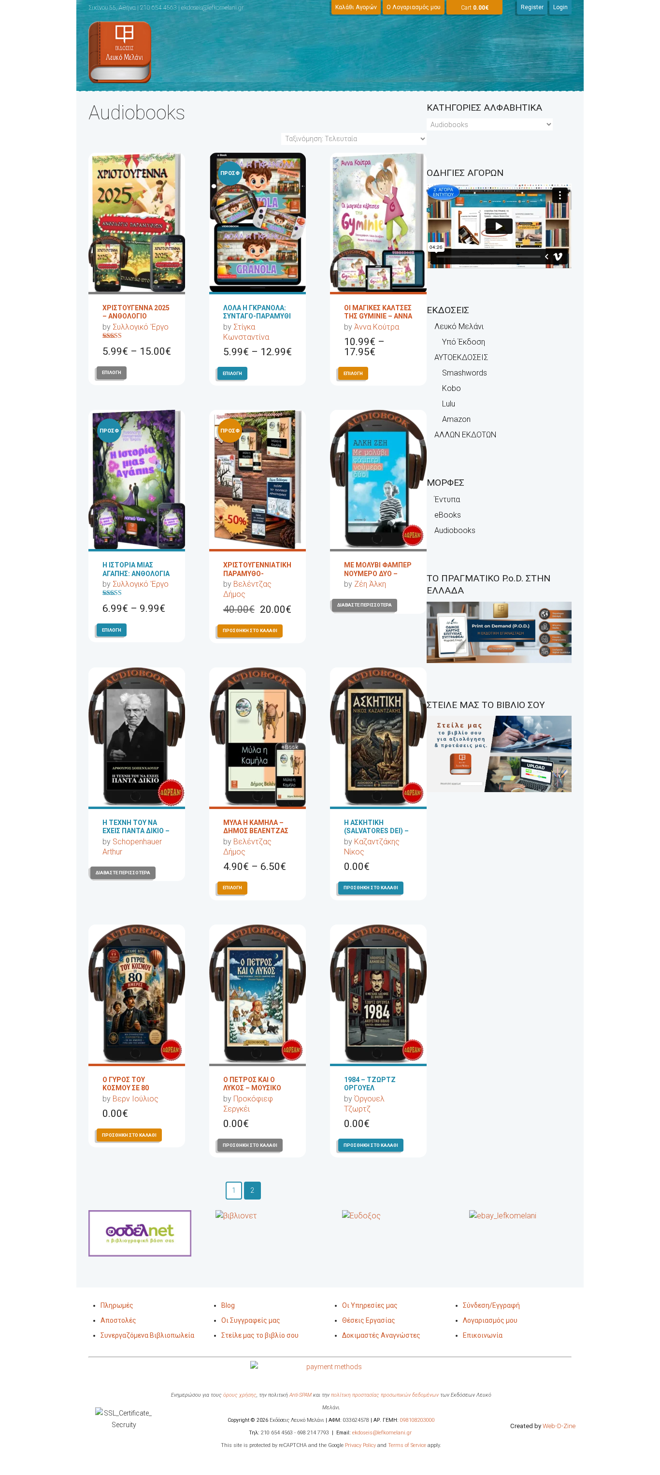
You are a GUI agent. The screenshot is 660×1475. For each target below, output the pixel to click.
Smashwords (464, 372)
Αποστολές (118, 1320)
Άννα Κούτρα (376, 327)
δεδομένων (425, 1395)
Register (532, 7)
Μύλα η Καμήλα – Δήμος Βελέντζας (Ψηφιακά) (255, 831)
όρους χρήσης (240, 1395)
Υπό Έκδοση (463, 342)
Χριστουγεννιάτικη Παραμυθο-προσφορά (257, 573)
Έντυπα (447, 499)
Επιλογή (111, 372)
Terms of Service (407, 1445)
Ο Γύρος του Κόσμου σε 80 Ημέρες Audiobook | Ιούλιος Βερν (136, 1092)
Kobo (451, 388)
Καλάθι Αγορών (356, 7)
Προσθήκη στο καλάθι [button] (250, 630)
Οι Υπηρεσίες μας (370, 1305)
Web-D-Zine (559, 1426)
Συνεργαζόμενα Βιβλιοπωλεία (147, 1335)
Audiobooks (454, 530)
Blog (228, 1305)
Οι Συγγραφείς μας (250, 1320)
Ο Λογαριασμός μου (414, 7)
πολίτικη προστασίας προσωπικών (371, 1395)
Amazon (456, 419)
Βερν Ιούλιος (135, 1098)
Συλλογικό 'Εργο (141, 327)
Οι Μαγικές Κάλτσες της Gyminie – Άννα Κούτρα (378, 316)
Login (560, 7)
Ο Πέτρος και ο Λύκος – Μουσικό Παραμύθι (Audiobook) (252, 1092)
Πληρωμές (116, 1305)
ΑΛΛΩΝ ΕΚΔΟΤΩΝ (465, 434)
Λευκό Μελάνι (459, 326)
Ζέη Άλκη (370, 584)
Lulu (448, 403)
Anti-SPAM (300, 1395)
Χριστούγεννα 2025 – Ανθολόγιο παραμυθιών (136, 316)
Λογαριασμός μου (490, 1320)
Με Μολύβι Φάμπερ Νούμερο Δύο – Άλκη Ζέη (378, 573)
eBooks (447, 515)
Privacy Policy (360, 1445)
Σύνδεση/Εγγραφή (491, 1305)
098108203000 (417, 1420)
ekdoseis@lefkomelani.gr (382, 1433)
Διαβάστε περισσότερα (364, 604)
